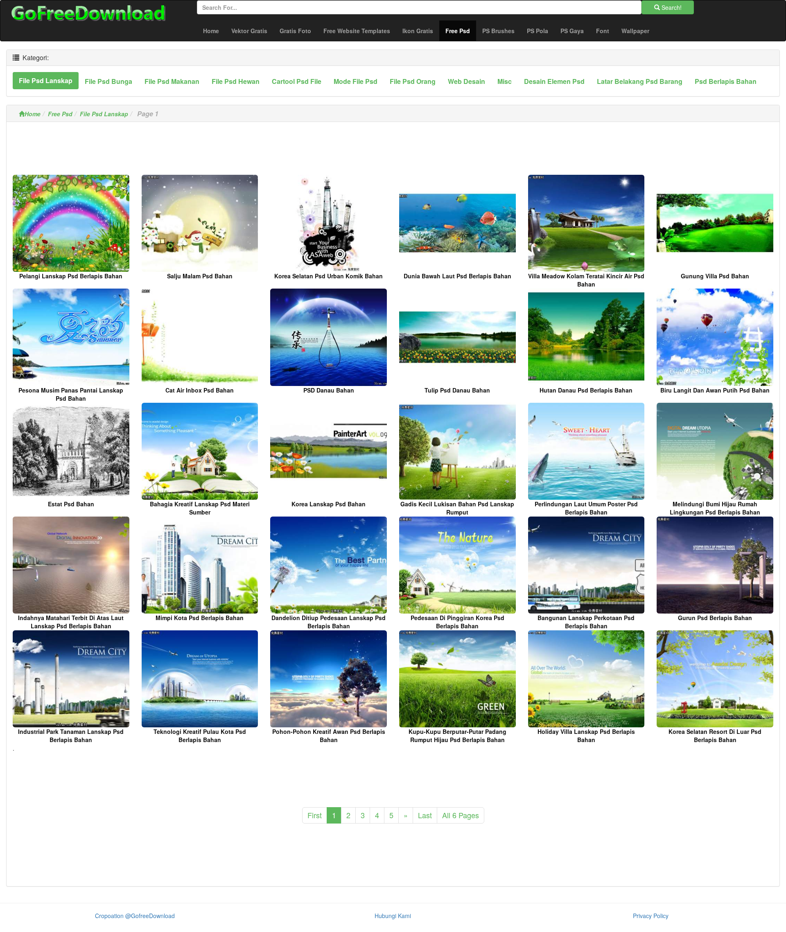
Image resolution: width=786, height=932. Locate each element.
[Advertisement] (393, 150)
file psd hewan (236, 81)
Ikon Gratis (417, 31)
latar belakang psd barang (639, 81)
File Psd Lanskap (104, 114)
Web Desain (466, 81)
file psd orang (413, 81)
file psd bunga (108, 81)
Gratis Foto (295, 31)
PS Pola (537, 31)
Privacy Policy (651, 916)
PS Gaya (572, 31)
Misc (504, 81)
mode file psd (355, 81)
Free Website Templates (356, 31)
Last (425, 815)
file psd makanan (172, 81)
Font (602, 31)
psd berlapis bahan (726, 81)
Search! (671, 7)
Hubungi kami (393, 916)
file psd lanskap (45, 80)
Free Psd (460, 30)
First (314, 815)
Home (211, 31)
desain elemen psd (554, 81)
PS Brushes (498, 31)
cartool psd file (296, 81)
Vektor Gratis (249, 31)
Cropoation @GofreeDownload (135, 916)
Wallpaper (635, 31)
